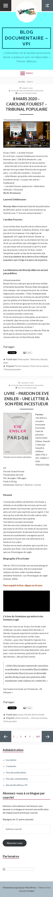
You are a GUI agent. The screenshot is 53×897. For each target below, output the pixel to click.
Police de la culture (39, 366)
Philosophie (23, 359)
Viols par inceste (39, 718)
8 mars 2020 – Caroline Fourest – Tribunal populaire (26, 104)
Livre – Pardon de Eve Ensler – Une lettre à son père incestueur (26, 398)
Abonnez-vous (15, 843)
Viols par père (10, 721)
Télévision (35, 359)
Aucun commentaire (27, 93)
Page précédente (5, 736)
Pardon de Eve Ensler (34, 714)
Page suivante (47, 736)
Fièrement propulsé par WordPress (19, 887)
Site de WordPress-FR (16, 785)
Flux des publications (16, 772)
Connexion (11, 766)
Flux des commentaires (17, 778)
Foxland (30, 890)
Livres (20, 714)
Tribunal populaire (12, 369)
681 (38, 736)
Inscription (11, 760)
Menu (29, 73)
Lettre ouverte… (22, 718)
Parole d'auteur (22, 366)
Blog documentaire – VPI (26, 37)
